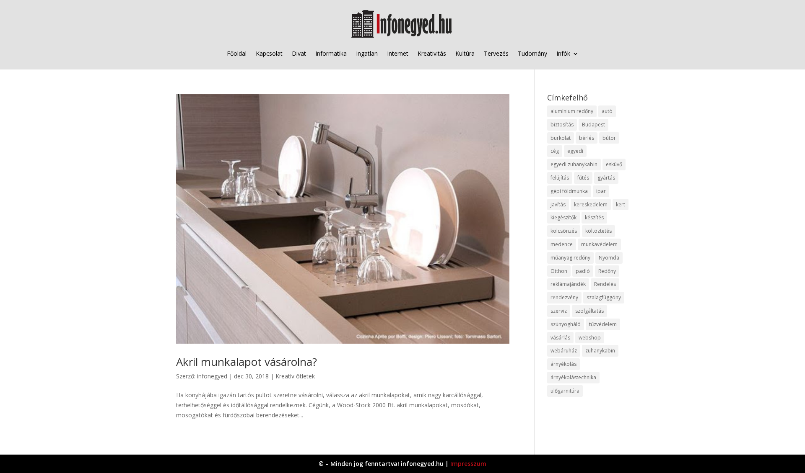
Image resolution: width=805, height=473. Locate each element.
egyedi (575, 150)
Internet (397, 53)
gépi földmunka (569, 191)
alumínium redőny (572, 111)
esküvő (614, 164)
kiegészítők (563, 217)
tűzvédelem (603, 324)
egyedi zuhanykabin (574, 164)
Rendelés (605, 284)
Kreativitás (432, 53)
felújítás (560, 177)
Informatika (331, 53)
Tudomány (532, 53)
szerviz (559, 310)
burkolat (561, 137)
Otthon (559, 271)
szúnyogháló (566, 324)
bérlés (586, 137)
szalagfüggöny (604, 297)
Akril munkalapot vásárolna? (246, 361)
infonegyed (212, 376)
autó (607, 111)
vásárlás (560, 337)
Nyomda (609, 257)
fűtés (583, 177)
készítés (594, 217)
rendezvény (564, 297)
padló (583, 271)
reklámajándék (568, 284)
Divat (299, 53)
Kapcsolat (269, 53)
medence (562, 244)
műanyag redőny (570, 257)
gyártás (606, 177)
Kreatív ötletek (295, 376)
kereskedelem (591, 204)
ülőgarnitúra (565, 390)
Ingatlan (367, 53)
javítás (558, 204)
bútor (609, 137)
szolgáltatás (589, 310)
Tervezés (496, 53)
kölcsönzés (564, 230)
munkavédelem (599, 244)
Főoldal (237, 53)
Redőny (607, 271)
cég (555, 150)
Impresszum (468, 464)
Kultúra (465, 53)
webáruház (564, 350)
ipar (601, 191)
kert (620, 204)
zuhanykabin (600, 350)
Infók (563, 53)
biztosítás (562, 124)
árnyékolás (563, 364)
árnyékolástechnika (573, 377)
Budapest (593, 124)
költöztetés (598, 230)
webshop (590, 337)
